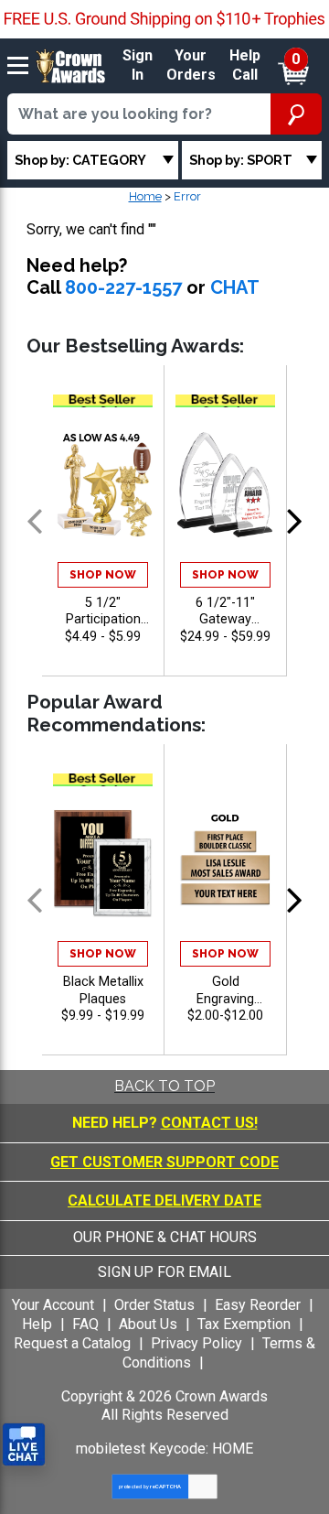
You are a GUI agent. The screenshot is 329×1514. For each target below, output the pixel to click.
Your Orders (191, 65)
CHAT (235, 287)
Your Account (53, 1305)
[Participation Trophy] (103, 484)
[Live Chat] (24, 1445)
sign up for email (164, 1272)
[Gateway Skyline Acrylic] (225, 484)
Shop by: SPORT (240, 160)
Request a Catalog (72, 1343)
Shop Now (102, 574)
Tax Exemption (244, 1324)
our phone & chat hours (165, 1237)
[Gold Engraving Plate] (225, 863)
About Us (148, 1324)
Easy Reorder (258, 1305)
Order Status (154, 1305)
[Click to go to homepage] (71, 64)
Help (37, 1324)
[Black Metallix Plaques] (103, 863)
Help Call (244, 65)
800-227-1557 (123, 287)
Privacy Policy (196, 1343)
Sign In (137, 65)
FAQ (85, 1324)
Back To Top (164, 1086)
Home (145, 196)
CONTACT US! (209, 1122)
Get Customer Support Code (164, 1162)
